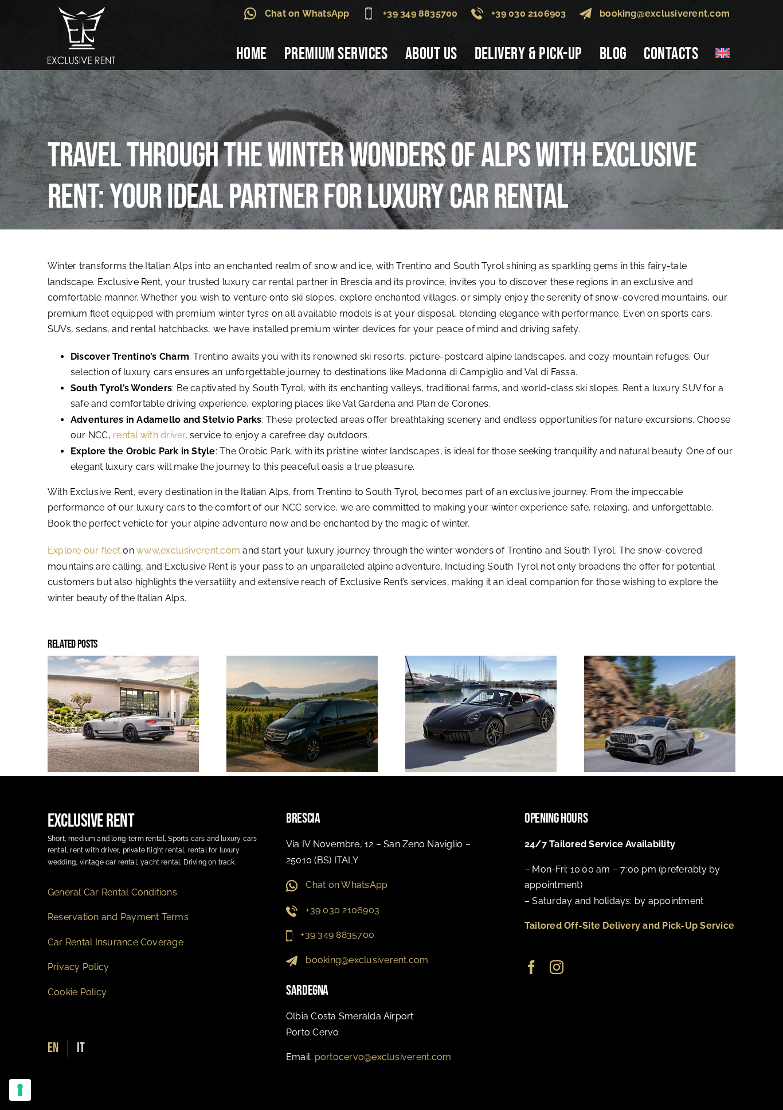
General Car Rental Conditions (112, 892)
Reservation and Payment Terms (118, 917)
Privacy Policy (78, 966)
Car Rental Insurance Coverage (115, 942)
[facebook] (531, 967)
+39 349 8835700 (420, 13)
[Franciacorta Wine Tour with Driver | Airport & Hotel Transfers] (302, 661)
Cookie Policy (77, 992)
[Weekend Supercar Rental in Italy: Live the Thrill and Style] (481, 661)
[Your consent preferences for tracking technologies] (20, 1090)
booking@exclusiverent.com (665, 13)
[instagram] (556, 967)
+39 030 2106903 (528, 13)
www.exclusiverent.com (188, 550)
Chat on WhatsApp (307, 13)
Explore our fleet (84, 550)
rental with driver (149, 435)
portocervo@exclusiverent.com (383, 1056)
